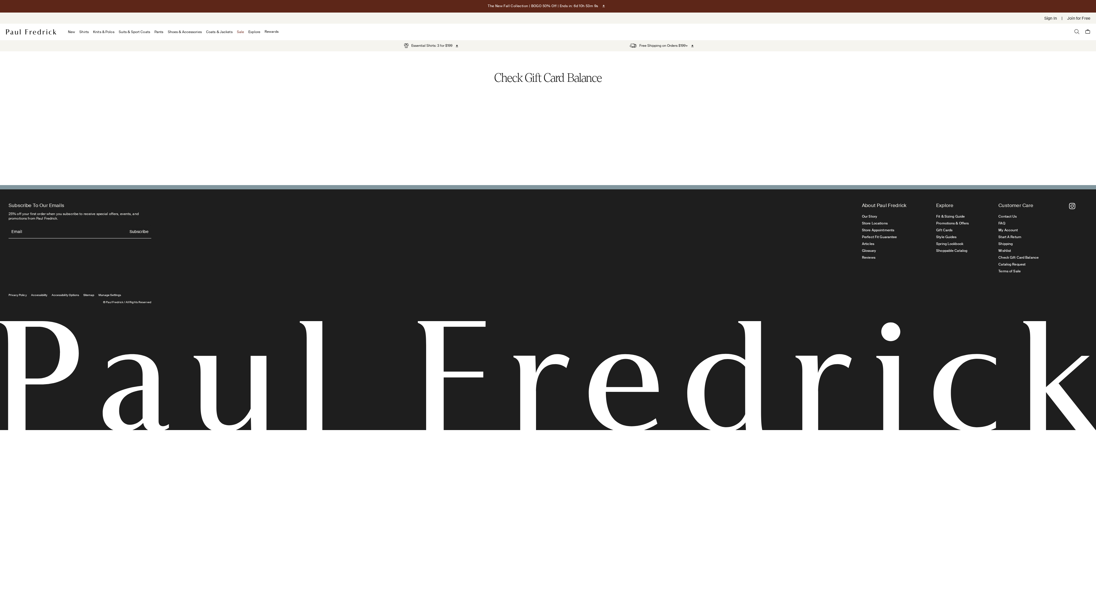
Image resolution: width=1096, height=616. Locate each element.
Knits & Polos (103, 32)
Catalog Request (1012, 264)
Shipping (1005, 244)
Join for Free (1078, 18)
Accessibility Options (65, 295)
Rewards (272, 32)
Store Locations (875, 223)
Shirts (84, 32)
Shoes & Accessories (185, 32)
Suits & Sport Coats (134, 32)
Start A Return (1009, 237)
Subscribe (139, 232)
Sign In (1050, 18)
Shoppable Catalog (951, 250)
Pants (159, 32)
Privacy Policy (18, 295)
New (71, 32)
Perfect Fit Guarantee (879, 237)
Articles (868, 244)
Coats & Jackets (219, 32)
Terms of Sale (1009, 271)
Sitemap (88, 295)
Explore (254, 32)
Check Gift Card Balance (1018, 257)
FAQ (1001, 223)
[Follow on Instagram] (1072, 206)
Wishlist (1004, 250)
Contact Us (1007, 216)
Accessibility (39, 295)
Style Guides (946, 237)
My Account (1008, 230)
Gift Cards (944, 230)
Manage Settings (109, 295)
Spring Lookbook (949, 244)
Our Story (869, 216)
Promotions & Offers (952, 223)
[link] (428, 45)
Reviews (868, 257)
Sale (240, 32)
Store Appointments (878, 230)
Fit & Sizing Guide (950, 216)
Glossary (869, 250)
